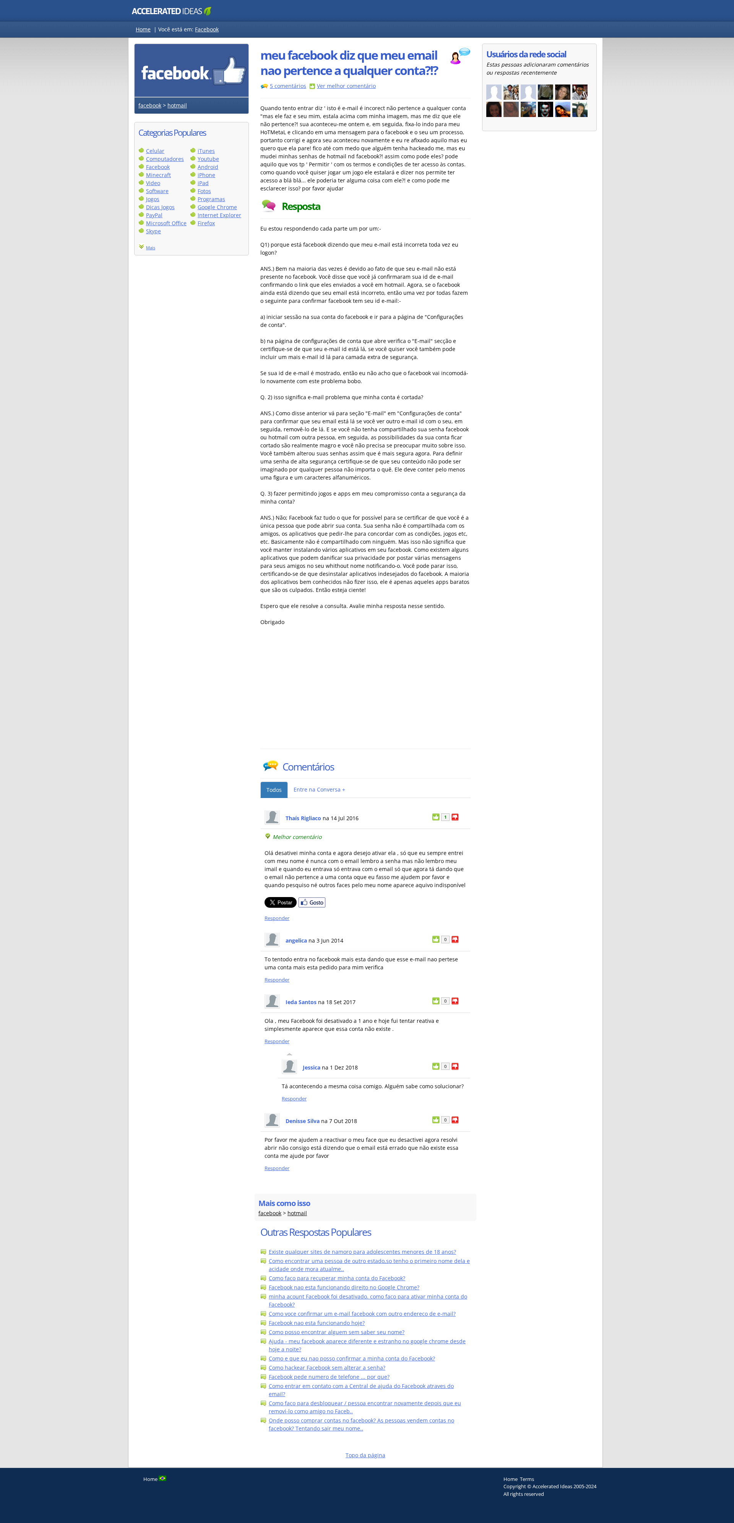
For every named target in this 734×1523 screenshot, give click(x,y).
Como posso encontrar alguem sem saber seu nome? (336, 1332)
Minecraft (158, 175)
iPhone (206, 175)
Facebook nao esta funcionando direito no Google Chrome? (344, 1287)
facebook (149, 105)
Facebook (207, 29)
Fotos (204, 191)
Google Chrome (217, 207)
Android (208, 167)
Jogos (152, 199)
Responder (277, 918)
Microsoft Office (166, 223)
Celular (155, 150)
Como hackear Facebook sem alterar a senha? (327, 1367)
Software (157, 191)
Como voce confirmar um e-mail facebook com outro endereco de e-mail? (362, 1313)
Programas (211, 199)
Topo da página (365, 1455)
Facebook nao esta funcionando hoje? (317, 1322)
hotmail (177, 105)
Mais (150, 247)
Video (153, 183)
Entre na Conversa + (319, 789)
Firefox (206, 223)
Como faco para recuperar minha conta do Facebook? (337, 1278)
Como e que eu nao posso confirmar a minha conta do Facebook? (352, 1358)
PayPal (154, 215)
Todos (274, 789)
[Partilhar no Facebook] (312, 905)
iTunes (206, 150)
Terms (527, 1479)
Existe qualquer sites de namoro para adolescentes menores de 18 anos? (362, 1251)
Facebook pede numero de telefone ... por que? (329, 1376)
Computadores (165, 159)
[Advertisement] (327, 691)
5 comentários (288, 85)
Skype (153, 231)
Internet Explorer (219, 215)
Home (143, 29)
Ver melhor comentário (346, 85)
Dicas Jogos (160, 207)
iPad (203, 183)
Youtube (208, 159)
